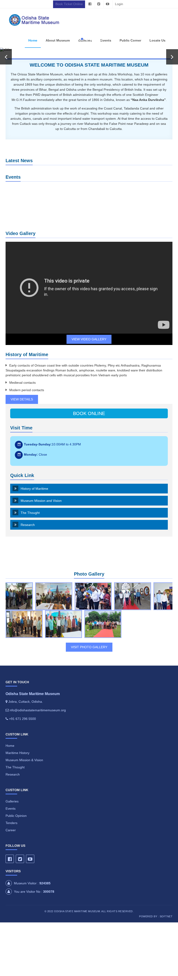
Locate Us (157, 40)
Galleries (12, 801)
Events (11, 808)
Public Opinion (16, 816)
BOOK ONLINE (89, 413)
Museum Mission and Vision (41, 500)
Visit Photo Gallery (89, 647)
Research (28, 525)
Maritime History (17, 753)
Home (32, 40)
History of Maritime (34, 488)
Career (11, 830)
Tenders (11, 823)
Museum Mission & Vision (24, 760)
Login (119, 4)
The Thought (30, 513)
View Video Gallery (89, 339)
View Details (22, 399)
